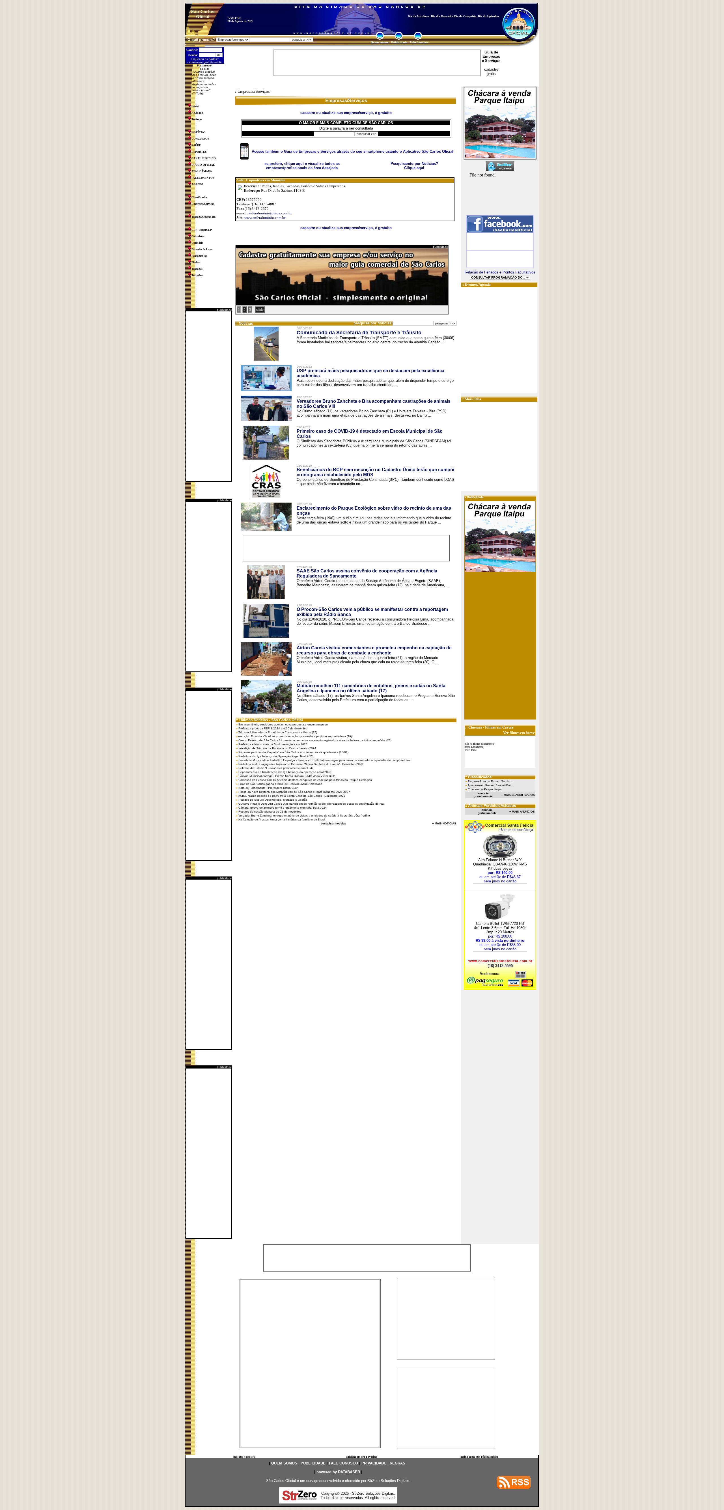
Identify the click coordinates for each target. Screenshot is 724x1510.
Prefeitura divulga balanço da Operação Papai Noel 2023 (276, 756)
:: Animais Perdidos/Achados (490, 806)
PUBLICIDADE (313, 1463)
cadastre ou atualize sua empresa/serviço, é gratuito (346, 228)
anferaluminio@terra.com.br (270, 213)
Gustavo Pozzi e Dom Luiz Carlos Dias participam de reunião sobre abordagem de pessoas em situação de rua (311, 803)
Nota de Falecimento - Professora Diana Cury (268, 787)
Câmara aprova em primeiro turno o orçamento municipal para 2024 (282, 807)
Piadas (195, 262)
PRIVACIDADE (373, 1463)
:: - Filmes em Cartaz (489, 727)
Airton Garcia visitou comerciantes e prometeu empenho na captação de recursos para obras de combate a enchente (374, 650)
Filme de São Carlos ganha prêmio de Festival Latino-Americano (280, 783)
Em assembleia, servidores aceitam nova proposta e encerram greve (283, 724)
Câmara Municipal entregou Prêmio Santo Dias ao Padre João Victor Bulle (286, 775)
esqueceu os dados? (205, 59)
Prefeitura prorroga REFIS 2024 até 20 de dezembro (272, 728)
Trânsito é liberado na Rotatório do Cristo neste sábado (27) (277, 732)
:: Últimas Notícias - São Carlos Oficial (269, 720)
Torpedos (197, 275)
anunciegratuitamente (483, 795)
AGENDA (197, 184)
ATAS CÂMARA (201, 171)
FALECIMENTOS (202, 177)
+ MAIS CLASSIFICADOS (518, 794)
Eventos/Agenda (478, 284)
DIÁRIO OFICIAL (203, 164)
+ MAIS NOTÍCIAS (444, 823)
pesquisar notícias (333, 823)
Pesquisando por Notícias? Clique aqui (414, 165)
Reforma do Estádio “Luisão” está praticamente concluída (276, 768)
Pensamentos (199, 255)
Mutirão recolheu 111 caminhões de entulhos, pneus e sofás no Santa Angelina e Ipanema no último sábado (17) (371, 688)
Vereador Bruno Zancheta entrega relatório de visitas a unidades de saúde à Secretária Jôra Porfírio (304, 815)
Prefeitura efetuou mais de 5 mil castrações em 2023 (272, 744)
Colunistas (197, 236)
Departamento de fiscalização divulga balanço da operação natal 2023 (284, 772)
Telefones (196, 268)
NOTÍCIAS (198, 132)
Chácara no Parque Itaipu (485, 789)
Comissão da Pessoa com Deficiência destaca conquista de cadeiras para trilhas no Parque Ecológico (305, 779)
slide (260, 309)
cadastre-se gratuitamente (205, 62)
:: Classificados (478, 777)
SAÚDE (196, 145)
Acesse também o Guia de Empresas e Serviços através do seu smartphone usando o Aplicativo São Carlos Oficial (352, 151)
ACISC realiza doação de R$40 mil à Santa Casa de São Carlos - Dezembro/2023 (291, 795)
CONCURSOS (200, 138)
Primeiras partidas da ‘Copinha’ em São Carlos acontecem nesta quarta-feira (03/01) (293, 752)
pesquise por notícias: (373, 323)
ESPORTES (199, 151)
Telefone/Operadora (203, 216)
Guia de (491, 52)
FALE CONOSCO (343, 1463)
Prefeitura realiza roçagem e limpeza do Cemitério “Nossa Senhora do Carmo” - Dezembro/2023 (300, 764)
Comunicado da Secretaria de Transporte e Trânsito (359, 332)
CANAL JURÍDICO (203, 158)
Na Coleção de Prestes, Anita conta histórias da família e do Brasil (281, 819)
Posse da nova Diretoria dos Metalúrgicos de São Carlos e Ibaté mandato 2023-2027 (294, 791)
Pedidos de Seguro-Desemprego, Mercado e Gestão (272, 799)
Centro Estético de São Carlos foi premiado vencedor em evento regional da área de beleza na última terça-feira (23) (314, 740)
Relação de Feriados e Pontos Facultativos (500, 272)
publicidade (224, 309)
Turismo (196, 119)
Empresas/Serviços (202, 203)
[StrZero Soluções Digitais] (299, 1498)
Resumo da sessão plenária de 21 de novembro (269, 811)
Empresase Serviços (491, 58)
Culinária (197, 242)
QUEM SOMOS (284, 1463)
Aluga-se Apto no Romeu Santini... (490, 781)
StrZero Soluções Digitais (388, 1481)
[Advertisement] (208, 396)
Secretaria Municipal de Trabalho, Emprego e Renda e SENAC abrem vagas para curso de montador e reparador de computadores (324, 760)
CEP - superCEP (201, 229)
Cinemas (475, 727)
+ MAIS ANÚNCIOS (522, 811)
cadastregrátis (491, 71)
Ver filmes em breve (519, 733)
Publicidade (475, 497)
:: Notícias (244, 323)
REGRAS (397, 1463)
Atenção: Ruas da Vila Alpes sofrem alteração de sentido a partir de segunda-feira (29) (295, 736)
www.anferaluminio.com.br (264, 218)
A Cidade (197, 112)
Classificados (199, 197)
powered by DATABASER (338, 1472)
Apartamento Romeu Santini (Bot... (490, 785)
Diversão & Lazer (202, 249)
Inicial (195, 106)
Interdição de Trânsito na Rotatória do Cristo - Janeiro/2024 (277, 748)
